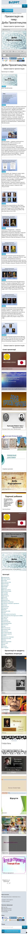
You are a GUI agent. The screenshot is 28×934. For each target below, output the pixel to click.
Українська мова (7, 638)
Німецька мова (6, 611)
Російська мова (6, 629)
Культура (5, 604)
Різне (4, 626)
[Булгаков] (14, 765)
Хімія (4, 644)
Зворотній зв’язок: (11, 896)
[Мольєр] (14, 725)
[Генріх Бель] (14, 745)
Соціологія (5, 630)
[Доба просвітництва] (14, 401)
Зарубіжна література (8, 601)
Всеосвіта (5, 911)
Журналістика (6, 600)
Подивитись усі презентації (6, 880)
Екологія (5, 597)
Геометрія (5, 594)
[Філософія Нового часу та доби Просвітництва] (14, 381)
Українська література (8, 637)
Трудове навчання (7, 634)
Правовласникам (7, 908)
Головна (3, 13)
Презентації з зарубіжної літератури (14, 13)
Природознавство (7, 623)
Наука (4, 612)
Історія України (6, 579)
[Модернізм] (14, 825)
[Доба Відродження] (14, 481)
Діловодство (6, 595)
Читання (5, 646)
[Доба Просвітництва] (9, 79)
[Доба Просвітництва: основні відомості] (14, 561)
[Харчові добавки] (14, 501)
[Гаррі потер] (14, 845)
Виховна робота (7, 589)
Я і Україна (5, 647)
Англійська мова (7, 582)
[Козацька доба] (14, 441)
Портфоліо (5, 620)
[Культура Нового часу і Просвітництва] (14, 421)
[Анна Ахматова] (14, 785)
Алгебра (5, 580)
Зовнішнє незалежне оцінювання (11, 603)
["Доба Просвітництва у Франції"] (14, 541)
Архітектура (6, 583)
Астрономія (6, 585)
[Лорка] (14, 685)
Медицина (5, 608)
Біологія (5, 588)
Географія (5, 592)
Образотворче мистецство (9, 614)
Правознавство (6, 621)
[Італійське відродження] (14, 865)
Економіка (5, 598)
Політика (5, 618)
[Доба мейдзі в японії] (14, 361)
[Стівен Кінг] (14, 705)
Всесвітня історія (7, 591)
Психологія (5, 624)
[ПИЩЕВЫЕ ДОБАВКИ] (14, 461)
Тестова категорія (7, 632)
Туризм (4, 635)
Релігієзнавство (6, 627)
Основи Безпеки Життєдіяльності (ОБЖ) (13, 615)
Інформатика (6, 577)
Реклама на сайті (7, 910)
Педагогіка (5, 617)
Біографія (5, 586)
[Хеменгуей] (14, 665)
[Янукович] (14, 805)
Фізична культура (7, 641)
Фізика (4, 640)
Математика (6, 606)
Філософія (5, 643)
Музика (4, 609)
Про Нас (5, 907)
